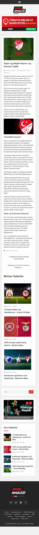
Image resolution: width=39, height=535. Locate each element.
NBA (33, 514)
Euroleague (25, 514)
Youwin (29, 516)
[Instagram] (11, 503)
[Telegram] (21, 503)
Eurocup (10, 516)
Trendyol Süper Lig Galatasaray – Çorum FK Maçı (21, 437)
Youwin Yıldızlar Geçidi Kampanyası (18, 417)
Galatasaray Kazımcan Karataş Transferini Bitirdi (19, 258)
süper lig (14, 250)
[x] (26, 503)
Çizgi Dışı (22, 70)
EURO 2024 (8, 514)
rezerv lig (9, 250)
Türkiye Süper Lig (28, 512)
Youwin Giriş (15, 518)
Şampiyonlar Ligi (16, 512)
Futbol (7, 512)
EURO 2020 (24, 518)
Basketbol (17, 514)
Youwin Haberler (20, 516)
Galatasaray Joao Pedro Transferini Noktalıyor (18, 266)
